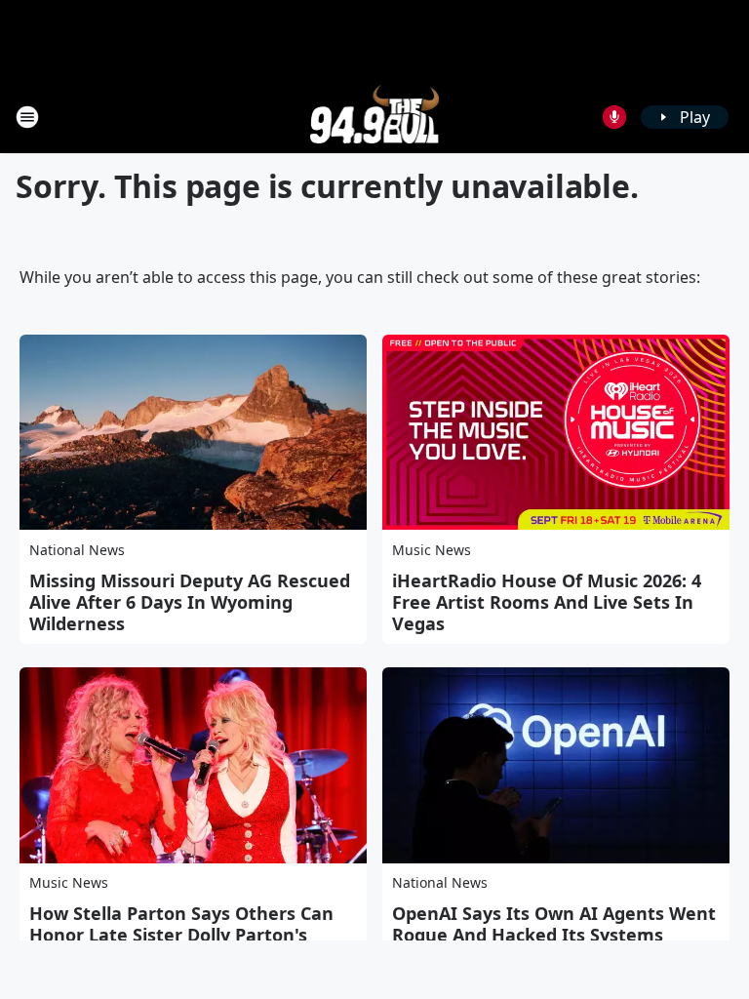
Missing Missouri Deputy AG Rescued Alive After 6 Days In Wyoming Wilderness (189, 602)
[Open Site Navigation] (27, 117)
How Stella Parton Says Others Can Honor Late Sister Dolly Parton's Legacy (181, 934)
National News (77, 549)
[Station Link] (375, 116)
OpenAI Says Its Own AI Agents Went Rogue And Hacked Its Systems (554, 923)
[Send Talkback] (614, 117)
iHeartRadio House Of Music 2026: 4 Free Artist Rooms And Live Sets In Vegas (546, 602)
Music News (431, 549)
